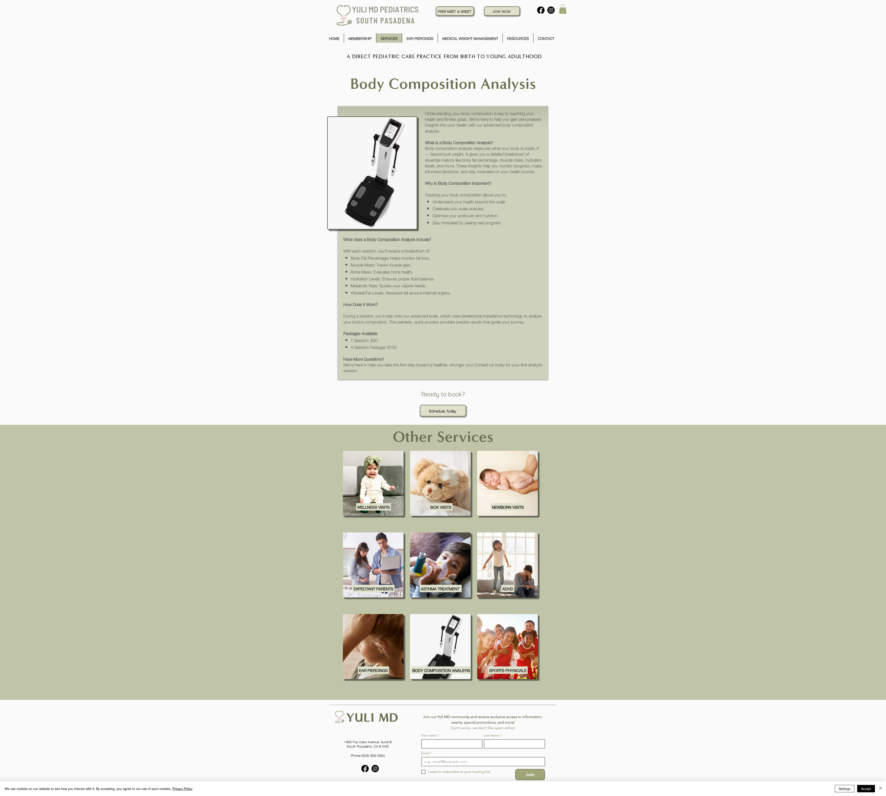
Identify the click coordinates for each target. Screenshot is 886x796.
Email (426, 753)
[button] (563, 9)
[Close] (880, 788)
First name (430, 735)
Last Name (493, 735)
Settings (844, 788)
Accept (866, 788)
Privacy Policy (182, 788)
